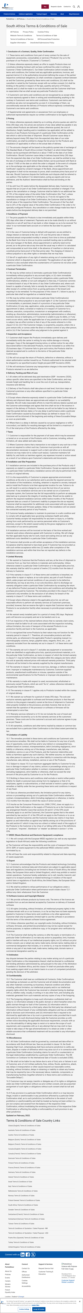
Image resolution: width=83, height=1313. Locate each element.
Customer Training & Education (46, 1273)
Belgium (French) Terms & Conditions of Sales (24, 1144)
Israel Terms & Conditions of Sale (20, 1182)
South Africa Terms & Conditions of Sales (23, 1205)
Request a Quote (56, 6)
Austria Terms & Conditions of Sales (21, 1135)
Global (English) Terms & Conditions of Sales (24, 1126)
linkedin (23, 1255)
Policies (8, 1274)
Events (7, 1278)
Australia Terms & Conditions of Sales (21, 1130)
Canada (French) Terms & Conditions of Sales (24, 1154)
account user (78, 6)
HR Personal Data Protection (48, 39)
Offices (24, 1272)
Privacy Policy (28, 32)
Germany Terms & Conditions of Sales (21, 1172)
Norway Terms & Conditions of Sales (21, 1196)
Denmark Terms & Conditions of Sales (21, 1158)
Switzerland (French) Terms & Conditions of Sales (26, 1214)
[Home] (7, 6)
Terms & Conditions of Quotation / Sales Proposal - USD (28, 1233)
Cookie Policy (35, 1305)
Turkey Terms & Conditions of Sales (21, 1242)
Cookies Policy (43, 32)
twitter (33, 1254)
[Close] (80, 1301)
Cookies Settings (24, 1309)
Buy (45, 6)
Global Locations (68, 1282)
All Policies (21, 19)
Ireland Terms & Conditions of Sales (21, 1177)
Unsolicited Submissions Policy (42, 43)
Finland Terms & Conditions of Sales (21, 1163)
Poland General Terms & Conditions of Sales (24, 1200)
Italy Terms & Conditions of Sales (20, 1186)
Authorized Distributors (26, 1276)
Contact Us (67, 6)
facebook (28, 1255)
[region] (41, 1305)
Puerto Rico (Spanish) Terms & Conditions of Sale (26, 1238)
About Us (8, 1271)
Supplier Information (18, 43)
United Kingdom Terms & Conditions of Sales (24, 1247)
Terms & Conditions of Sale (46, 35)
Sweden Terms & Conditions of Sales (21, 1210)
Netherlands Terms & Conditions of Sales (23, 1191)
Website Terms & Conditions (21, 35)
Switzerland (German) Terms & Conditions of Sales (26, 1219)
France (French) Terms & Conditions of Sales (24, 1168)
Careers (7, 1281)
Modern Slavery (8, 1285)
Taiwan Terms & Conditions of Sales (21, 1224)
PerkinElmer (10, 19)
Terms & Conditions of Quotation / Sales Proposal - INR (28, 1228)
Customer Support (68, 1280)
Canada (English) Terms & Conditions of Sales (24, 1149)
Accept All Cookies (38, 1309)
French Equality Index (10, 1291)
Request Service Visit (46, 1268)
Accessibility (26, 1286)
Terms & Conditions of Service (21, 39)
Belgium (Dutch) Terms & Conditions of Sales (24, 1140)
